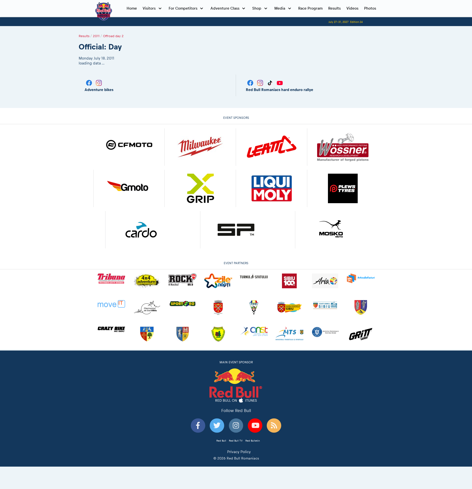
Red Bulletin (252, 440)
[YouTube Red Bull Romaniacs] (279, 82)
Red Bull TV (236, 440)
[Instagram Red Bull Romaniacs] (261, 82)
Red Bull (221, 440)
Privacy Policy (239, 452)
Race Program (310, 8)
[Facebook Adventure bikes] (89, 82)
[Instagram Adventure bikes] (98, 82)
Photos (370, 8)
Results (334, 8)
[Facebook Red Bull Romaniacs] (251, 82)
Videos (352, 8)
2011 (96, 36)
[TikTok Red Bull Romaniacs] (270, 82)
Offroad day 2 (113, 36)
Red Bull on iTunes (236, 400)
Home (132, 8)
